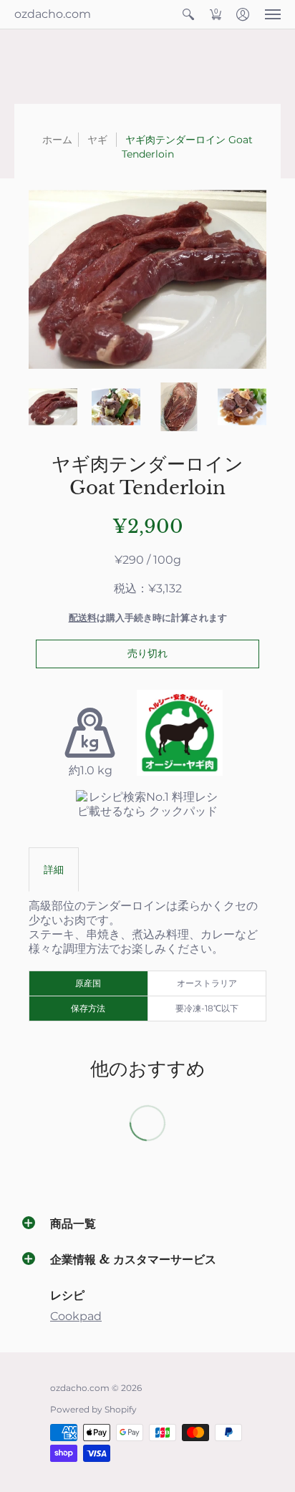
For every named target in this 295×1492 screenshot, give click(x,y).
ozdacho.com (52, 14)
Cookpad (76, 1316)
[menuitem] (188, 14)
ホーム (57, 139)
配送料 (83, 617)
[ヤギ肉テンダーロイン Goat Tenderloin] (53, 406)
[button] (188, 14)
